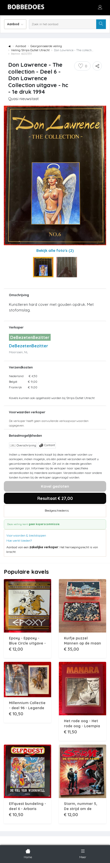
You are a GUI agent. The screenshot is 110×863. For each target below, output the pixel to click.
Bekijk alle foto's (55, 250)
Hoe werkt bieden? (19, 540)
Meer (82, 857)
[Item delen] (97, 66)
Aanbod (20, 46)
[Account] (100, 7)
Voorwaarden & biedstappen (26, 535)
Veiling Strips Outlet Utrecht (30, 50)
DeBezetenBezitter (28, 345)
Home (28, 857)
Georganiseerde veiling (46, 46)
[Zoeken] (101, 24)
